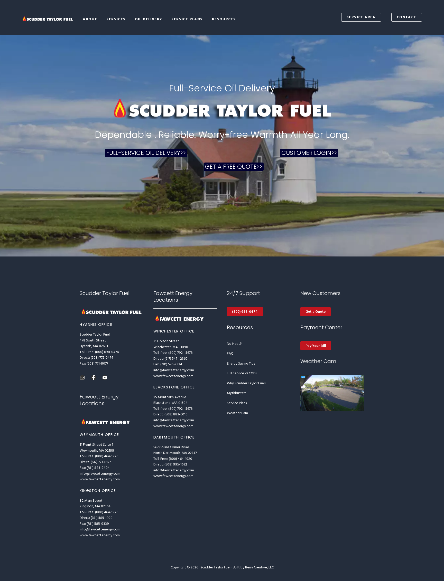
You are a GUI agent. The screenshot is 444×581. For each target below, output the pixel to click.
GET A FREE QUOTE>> (229, 169)
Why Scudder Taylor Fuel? (246, 383)
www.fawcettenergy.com (100, 479)
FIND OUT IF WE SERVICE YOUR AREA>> (142, 152)
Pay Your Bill (316, 346)
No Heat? (234, 344)
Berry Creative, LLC (259, 567)
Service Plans (237, 403)
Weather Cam (237, 413)
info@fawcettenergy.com (100, 474)
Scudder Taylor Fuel (47, 18)
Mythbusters (236, 393)
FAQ (230, 354)
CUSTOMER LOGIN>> (293, 152)
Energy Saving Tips (241, 364)
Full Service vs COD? (242, 373)
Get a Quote (316, 312)
